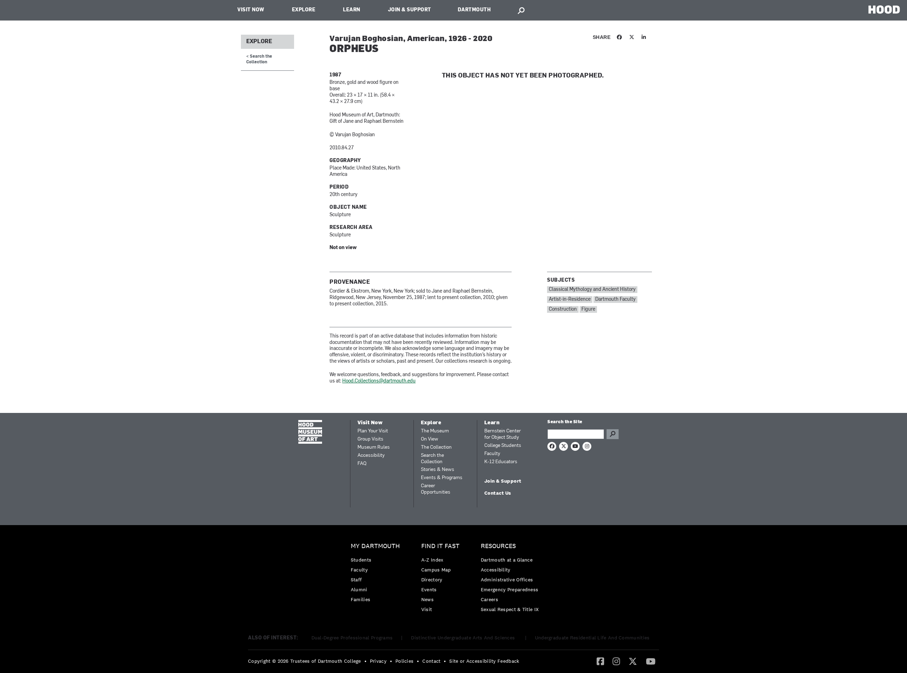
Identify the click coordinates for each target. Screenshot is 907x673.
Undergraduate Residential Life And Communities (592, 637)
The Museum (435, 431)
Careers (489, 599)
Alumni (359, 589)
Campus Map (436, 569)
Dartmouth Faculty (615, 299)
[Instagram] (616, 661)
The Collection (436, 447)
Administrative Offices (507, 579)
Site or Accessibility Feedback (484, 661)
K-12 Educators (500, 462)
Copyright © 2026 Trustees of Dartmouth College (304, 661)
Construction (563, 309)
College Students (502, 445)
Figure (588, 309)
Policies (404, 661)
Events (429, 589)
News (427, 599)
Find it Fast (440, 546)
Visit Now (250, 10)
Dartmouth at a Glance (507, 560)
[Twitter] (633, 661)
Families (360, 599)
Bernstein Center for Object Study (502, 434)
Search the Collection (432, 459)
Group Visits (370, 439)
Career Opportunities (435, 489)
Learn (351, 10)
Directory (432, 579)
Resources (498, 546)
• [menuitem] (365, 661)
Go (613, 434)
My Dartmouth (375, 546)
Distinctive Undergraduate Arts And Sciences (463, 637)
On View (429, 439)
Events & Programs (441, 478)
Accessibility (371, 455)
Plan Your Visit (372, 431)
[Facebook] (600, 661)
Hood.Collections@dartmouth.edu (379, 381)
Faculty (492, 453)
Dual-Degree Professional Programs (352, 637)
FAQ (361, 463)
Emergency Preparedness (510, 589)
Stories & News (437, 469)
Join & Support (409, 10)
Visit (426, 609)
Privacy (378, 661)
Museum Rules (373, 447)
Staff (356, 579)
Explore (304, 10)
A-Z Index (432, 560)
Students (361, 560)
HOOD (884, 9)
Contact (431, 661)
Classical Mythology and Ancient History (592, 289)
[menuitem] (377, 574)
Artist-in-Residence (570, 299)
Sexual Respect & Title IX (510, 609)
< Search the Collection (259, 59)
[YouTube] (650, 661)
